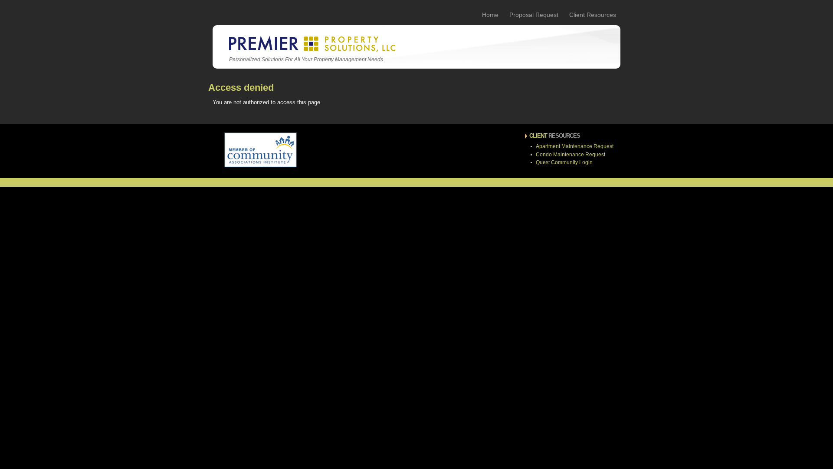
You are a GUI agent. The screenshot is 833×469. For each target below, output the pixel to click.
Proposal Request (533, 14)
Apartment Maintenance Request (574, 146)
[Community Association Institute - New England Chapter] (260, 165)
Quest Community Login (564, 162)
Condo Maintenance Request (570, 155)
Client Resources (592, 14)
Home (490, 14)
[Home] (311, 51)
